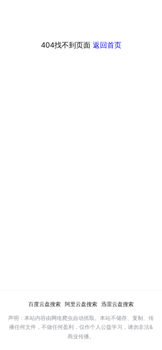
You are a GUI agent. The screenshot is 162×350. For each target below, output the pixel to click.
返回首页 (107, 44)
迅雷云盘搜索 (117, 304)
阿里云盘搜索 (81, 304)
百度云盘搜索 (44, 304)
